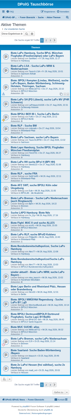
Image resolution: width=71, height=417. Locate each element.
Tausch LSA (34, 71)
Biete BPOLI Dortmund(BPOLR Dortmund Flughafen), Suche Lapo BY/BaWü (35, 315)
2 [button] (46, 40)
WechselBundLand (37, 305)
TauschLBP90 (35, 140)
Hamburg (25, 61)
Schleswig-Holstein (29, 107)
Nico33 (32, 292)
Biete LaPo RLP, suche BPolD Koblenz (33, 234)
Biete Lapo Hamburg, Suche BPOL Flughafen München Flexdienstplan (37, 149)
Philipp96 (33, 237)
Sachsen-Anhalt (28, 74)
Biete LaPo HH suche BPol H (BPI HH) (33, 162)
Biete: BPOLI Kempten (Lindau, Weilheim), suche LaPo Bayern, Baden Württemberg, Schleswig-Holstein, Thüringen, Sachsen (39, 83)
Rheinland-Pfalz (28, 130)
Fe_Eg (32, 215)
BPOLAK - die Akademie (32, 193)
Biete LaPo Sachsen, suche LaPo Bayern (35, 137)
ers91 (31, 225)
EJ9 (30, 341)
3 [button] (50, 40)
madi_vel (33, 370)
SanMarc (33, 58)
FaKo (31, 116)
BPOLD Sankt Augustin (31, 322)
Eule (31, 191)
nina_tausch (34, 277)
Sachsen (25, 142)
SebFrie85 (33, 176)
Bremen (24, 206)
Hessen (24, 372)
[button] (54, 40)
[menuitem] (10, 11)
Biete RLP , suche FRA (24, 173)
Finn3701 (33, 153)
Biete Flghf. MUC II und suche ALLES (33, 222)
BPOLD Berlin (27, 119)
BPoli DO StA (35, 319)
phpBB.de (48, 410)
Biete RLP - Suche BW (24, 125)
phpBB (26, 406)
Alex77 (32, 251)
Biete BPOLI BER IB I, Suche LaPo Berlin (35, 114)
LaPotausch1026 (36, 105)
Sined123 (33, 164)
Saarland (25, 358)
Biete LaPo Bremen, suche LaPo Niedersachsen (39, 338)
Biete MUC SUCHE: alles (25, 327)
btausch (32, 356)
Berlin (23, 294)
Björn (31, 203)
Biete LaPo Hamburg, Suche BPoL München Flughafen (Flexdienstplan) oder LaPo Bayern (37, 54)
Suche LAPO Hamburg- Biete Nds (30, 212)
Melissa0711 (34, 89)
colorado (33, 128)
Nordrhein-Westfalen (30, 280)
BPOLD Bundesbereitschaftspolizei (37, 267)
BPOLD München (29, 91)
